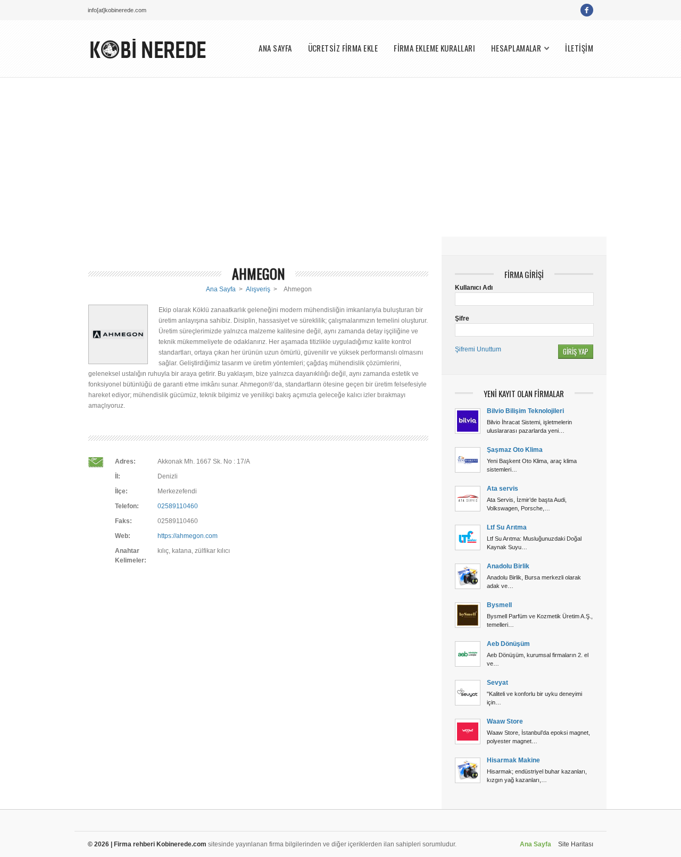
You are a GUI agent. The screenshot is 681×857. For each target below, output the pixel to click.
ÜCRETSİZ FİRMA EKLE (343, 48)
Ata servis (502, 488)
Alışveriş (258, 289)
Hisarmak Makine (513, 760)
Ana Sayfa (221, 289)
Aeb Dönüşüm (508, 644)
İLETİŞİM (579, 48)
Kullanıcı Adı (474, 287)
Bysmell (499, 605)
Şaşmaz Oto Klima (515, 449)
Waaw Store (505, 721)
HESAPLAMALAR (516, 48)
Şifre (462, 318)
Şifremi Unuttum (478, 349)
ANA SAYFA (275, 48)
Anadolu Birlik (508, 566)
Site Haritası (575, 844)
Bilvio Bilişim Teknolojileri (525, 411)
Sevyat (497, 682)
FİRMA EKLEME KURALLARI (434, 48)
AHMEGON (258, 273)
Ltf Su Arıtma (507, 527)
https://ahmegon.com (187, 536)
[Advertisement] (340, 156)
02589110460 (177, 506)
